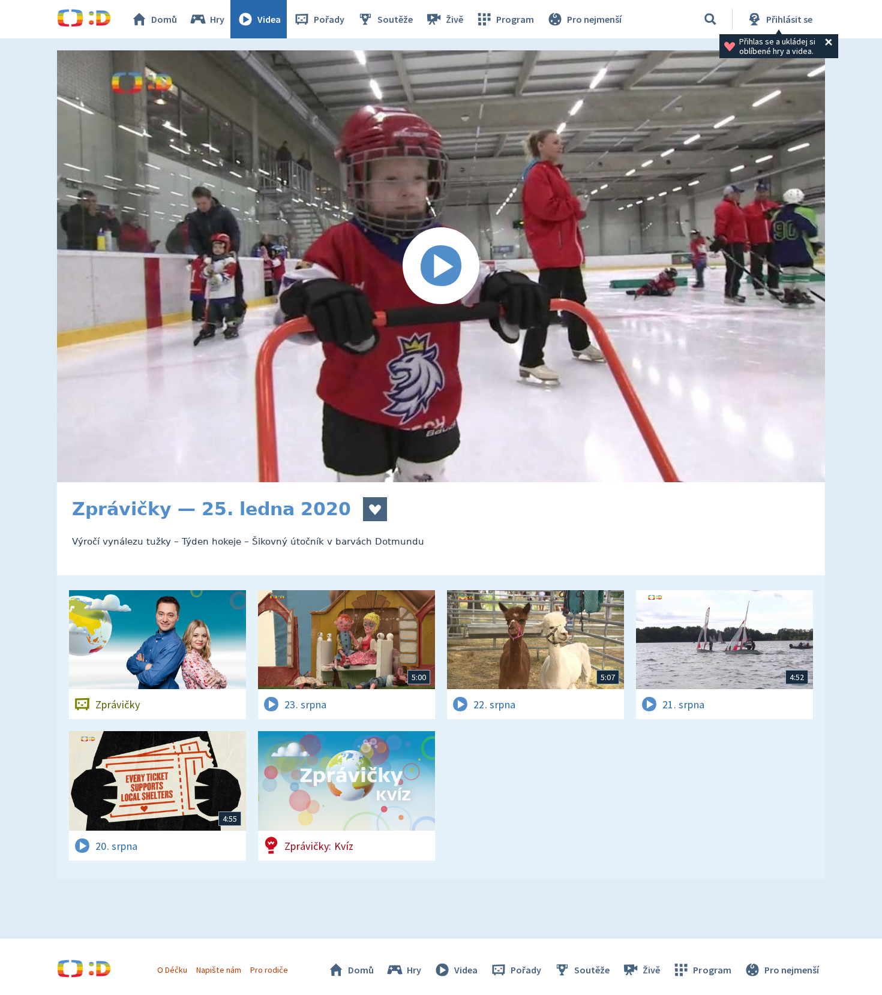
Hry (217, 19)
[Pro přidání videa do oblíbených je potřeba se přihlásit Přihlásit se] (375, 509)
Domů (164, 19)
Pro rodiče (269, 969)
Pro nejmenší (594, 19)
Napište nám (218, 969)
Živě (454, 19)
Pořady (329, 19)
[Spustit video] (441, 266)
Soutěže (395, 19)
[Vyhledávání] (710, 19)
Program (515, 19)
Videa (269, 19)
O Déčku (172, 969)
